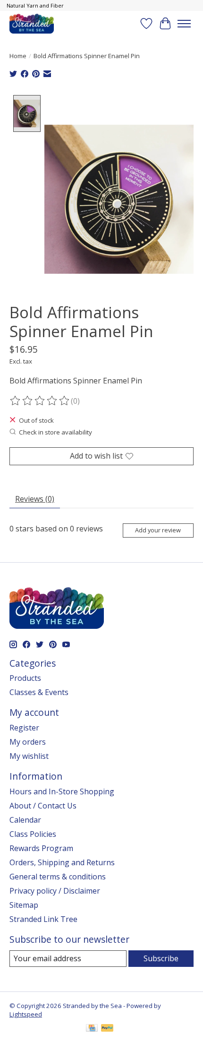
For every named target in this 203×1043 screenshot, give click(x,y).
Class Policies (32, 834)
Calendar (25, 820)
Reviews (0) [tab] (34, 499)
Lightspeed (25, 1014)
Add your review (158, 530)
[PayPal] (107, 1029)
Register (24, 727)
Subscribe (161, 958)
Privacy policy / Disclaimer (54, 891)
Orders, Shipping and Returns (62, 862)
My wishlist (29, 756)
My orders (27, 742)
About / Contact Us (42, 805)
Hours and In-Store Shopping (61, 791)
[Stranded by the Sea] (31, 23)
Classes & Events (38, 692)
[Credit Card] (92, 1029)
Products (25, 678)
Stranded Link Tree (43, 919)
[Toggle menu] (184, 23)
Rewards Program (41, 848)
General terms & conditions (57, 876)
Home (17, 56)
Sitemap (23, 905)
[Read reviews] (40, 401)
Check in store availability (55, 432)
